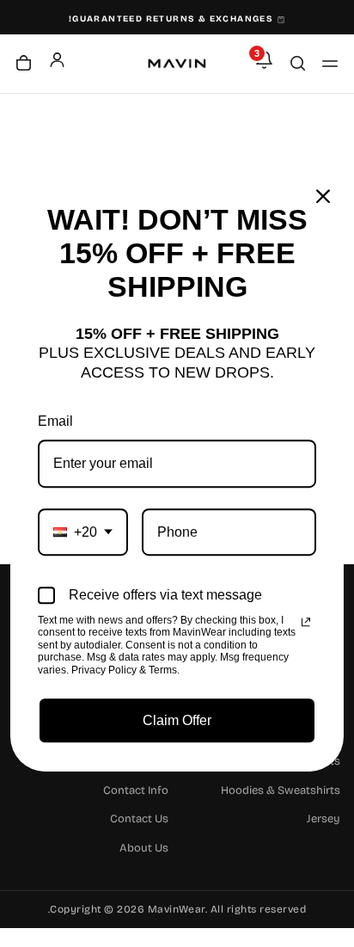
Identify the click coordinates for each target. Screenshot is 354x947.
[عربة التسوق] (24, 65)
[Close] (323, 196)
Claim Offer (177, 720)
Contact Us (139, 819)
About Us (143, 847)
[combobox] (83, 532)
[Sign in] (57, 60)
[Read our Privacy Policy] (306, 622)
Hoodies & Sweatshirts (280, 790)
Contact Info (135, 790)
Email (55, 421)
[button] (330, 63)
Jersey (323, 819)
